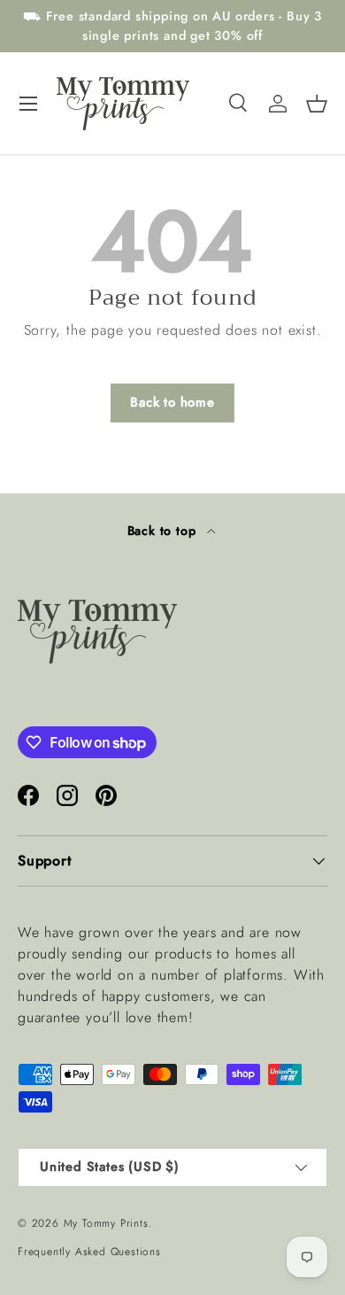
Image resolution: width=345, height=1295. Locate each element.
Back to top (164, 530)
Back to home (172, 402)
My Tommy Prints (106, 1223)
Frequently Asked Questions (89, 1252)
